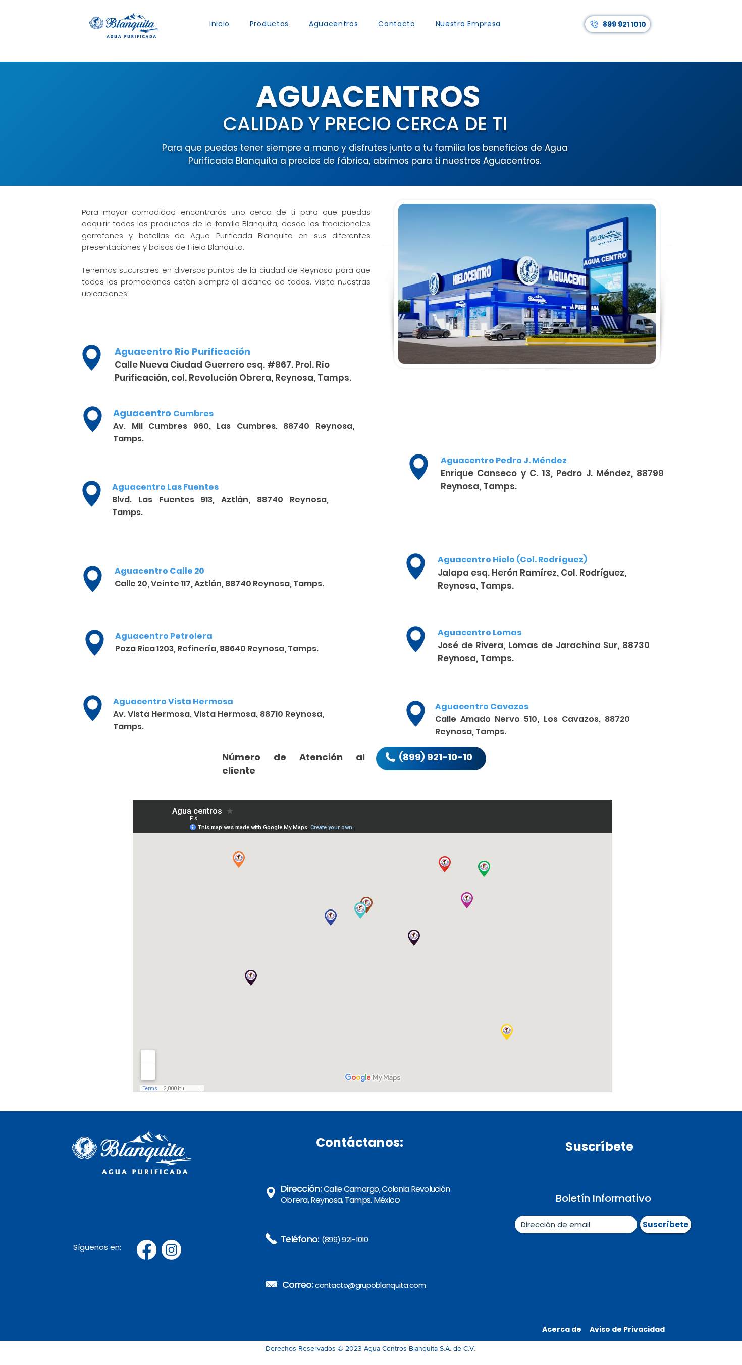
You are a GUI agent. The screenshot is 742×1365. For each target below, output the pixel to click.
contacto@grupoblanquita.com (370, 1285)
